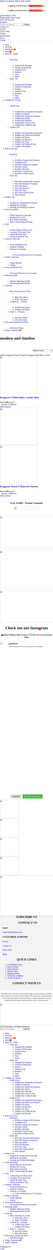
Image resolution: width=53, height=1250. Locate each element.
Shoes (17, 76)
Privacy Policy (13, 967)
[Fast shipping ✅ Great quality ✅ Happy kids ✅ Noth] (13, 781)
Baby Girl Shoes (21, 299)
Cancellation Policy (15, 965)
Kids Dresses (20, 195)
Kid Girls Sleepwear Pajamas (26, 184)
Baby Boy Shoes (21, 297)
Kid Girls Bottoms (22, 188)
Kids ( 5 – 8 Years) (17, 312)
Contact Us (4, 27)
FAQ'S (2, 29)
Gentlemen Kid (21, 162)
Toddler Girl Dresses (23, 146)
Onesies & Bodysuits (23, 68)
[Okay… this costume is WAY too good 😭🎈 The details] (13, 668)
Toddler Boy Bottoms (23, 121)
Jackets (12, 265)
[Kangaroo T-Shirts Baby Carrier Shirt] (25, 355)
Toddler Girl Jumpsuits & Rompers (28, 133)
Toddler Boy (15, 106)
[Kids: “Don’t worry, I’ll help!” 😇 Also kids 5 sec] (40, 748)
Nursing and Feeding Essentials (22, 207)
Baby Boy (14, 60)
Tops (17, 74)
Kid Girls (13, 176)
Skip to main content (23, 1)
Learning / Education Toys (20, 232)
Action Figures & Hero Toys (21, 230)
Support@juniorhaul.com (12, 932)
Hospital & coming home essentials (23, 203)
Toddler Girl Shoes (22, 137)
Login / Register (11, 1242)
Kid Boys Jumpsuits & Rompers (27, 160)
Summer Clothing (17, 247)
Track (2, 38)
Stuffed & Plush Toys (18, 234)
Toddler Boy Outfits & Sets (25, 125)
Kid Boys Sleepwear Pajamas (26, 165)
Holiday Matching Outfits (20, 281)
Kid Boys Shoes (21, 167)
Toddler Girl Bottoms (23, 140)
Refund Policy (13, 969)
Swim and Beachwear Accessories (28, 255)
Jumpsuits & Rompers (23, 65)
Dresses (18, 89)
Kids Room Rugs (16, 328)
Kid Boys (13, 154)
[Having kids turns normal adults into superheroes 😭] (40, 781)
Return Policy (12, 971)
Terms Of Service (14, 978)
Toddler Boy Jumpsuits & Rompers (28, 112)
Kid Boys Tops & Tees (24, 171)
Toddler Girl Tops (22, 142)
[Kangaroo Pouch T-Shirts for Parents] (18, 444)
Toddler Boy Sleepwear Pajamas (27, 116)
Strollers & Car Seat (17, 217)
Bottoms (18, 72)
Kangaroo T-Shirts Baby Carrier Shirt (19, 397)
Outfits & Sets (20, 70)
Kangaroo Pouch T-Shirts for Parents (19, 486)
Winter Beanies (16, 263)
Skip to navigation (7, 1)
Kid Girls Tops (20, 190)
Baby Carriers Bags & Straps (21, 222)
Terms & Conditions (15, 976)
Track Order (4, 31)
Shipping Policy (13, 973)
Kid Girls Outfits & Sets (24, 193)
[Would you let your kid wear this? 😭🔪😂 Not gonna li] (13, 752)
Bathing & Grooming (18, 205)
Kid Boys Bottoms (22, 169)
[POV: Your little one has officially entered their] (40, 667)
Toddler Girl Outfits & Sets (25, 144)
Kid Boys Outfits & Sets (24, 173)
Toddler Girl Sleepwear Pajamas (27, 135)
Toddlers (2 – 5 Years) (18, 302)
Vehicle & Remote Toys (19, 237)
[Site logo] (10, 22)
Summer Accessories (18, 249)
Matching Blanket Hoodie (20, 283)
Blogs (4, 954)
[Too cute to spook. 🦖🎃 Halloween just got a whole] (13, 711)
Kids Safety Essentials (18, 220)
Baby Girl (14, 79)
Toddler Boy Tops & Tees (25, 123)
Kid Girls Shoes (21, 186)
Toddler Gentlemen (22, 114)
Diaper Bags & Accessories (20, 215)
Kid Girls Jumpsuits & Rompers (27, 181)
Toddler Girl (14, 127)
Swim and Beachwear (18, 245)
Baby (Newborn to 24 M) (20, 291)
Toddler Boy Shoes (22, 118)
